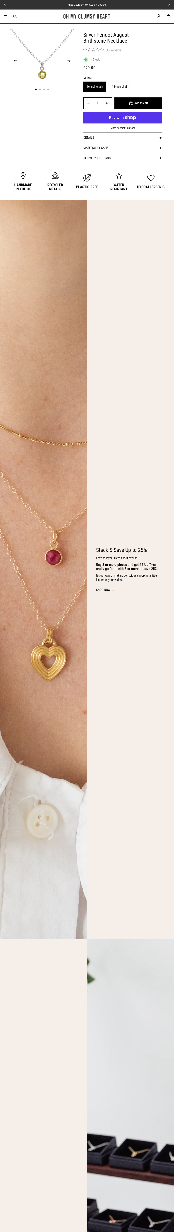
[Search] (15, 16)
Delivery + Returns (97, 158)
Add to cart (141, 103)
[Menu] (5, 16)
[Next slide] (70, 61)
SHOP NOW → (105, 590)
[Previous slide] (14, 61)
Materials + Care (95, 148)
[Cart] (169, 16)
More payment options (123, 128)
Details (88, 137)
